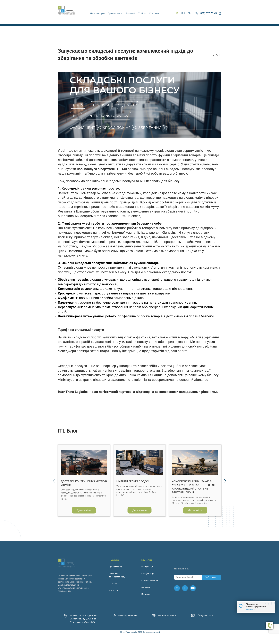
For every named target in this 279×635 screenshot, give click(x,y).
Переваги (145, 587)
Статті (217, 54)
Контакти (154, 13)
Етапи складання (149, 580)
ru (183, 13)
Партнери (146, 594)
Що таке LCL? (147, 567)
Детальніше (84, 510)
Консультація (147, 573)
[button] (225, 481)
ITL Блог (142, 13)
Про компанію (115, 13)
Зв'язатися (211, 577)
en (189, 13)
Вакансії (130, 13)
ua (176, 13)
